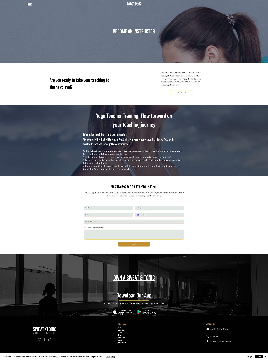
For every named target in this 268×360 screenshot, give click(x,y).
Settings (249, 357)
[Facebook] (45, 340)
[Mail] (207, 329)
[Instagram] (39, 340)
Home (119, 327)
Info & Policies (122, 342)
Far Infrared (121, 332)
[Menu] (30, 4)
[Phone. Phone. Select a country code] (139, 215)
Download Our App (134, 295)
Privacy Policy (110, 357)
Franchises (121, 330)
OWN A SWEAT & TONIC (134, 277)
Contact (120, 340)
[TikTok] (50, 340)
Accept (259, 357)
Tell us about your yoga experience (93, 228)
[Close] (265, 356)
